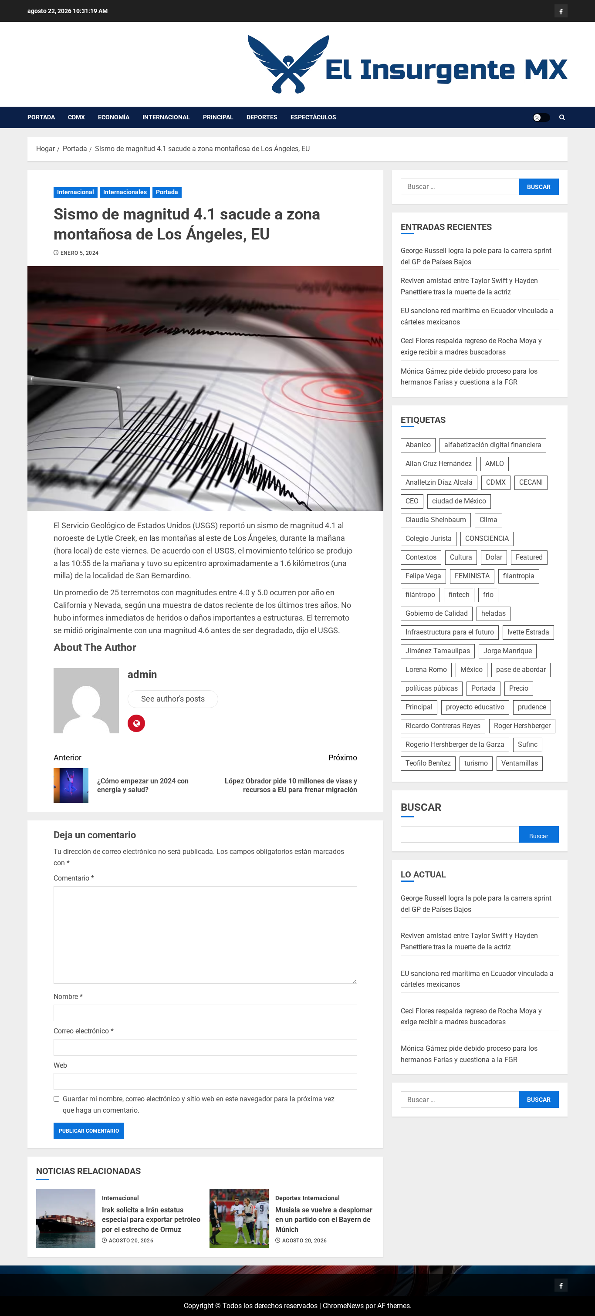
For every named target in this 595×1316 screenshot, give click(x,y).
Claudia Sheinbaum (436, 520)
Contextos (421, 557)
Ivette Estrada (528, 632)
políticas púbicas (432, 688)
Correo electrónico (84, 1031)
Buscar (421, 807)
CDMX (76, 117)
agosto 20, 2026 (131, 1241)
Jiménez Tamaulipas (438, 651)
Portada (41, 117)
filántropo (420, 595)
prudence (532, 707)
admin (142, 674)
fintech (459, 595)
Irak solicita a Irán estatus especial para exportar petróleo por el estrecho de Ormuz (151, 1220)
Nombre (68, 996)
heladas (493, 613)
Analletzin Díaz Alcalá (439, 482)
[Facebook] (561, 10)
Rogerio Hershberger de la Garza (455, 744)
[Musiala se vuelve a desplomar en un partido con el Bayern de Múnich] (239, 1218)
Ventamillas (519, 763)
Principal (218, 117)
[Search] (562, 117)
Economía (113, 117)
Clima (488, 520)
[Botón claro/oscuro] (541, 117)
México (471, 669)
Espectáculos (313, 117)
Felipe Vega (423, 576)
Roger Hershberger (522, 726)
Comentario (74, 878)
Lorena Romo (426, 669)
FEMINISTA (472, 576)
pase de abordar (521, 669)
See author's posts (173, 698)
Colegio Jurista (429, 538)
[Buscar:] (460, 187)
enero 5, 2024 (80, 253)
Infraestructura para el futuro (450, 632)
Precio (518, 688)
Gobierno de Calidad (437, 613)
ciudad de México (459, 501)
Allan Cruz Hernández (439, 463)
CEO (412, 501)
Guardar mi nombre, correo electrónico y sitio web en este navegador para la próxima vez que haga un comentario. (199, 1104)
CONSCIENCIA (487, 538)
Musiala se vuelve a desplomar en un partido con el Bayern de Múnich (323, 1220)
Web (60, 1065)
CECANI (531, 482)
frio (488, 595)
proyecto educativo (475, 707)
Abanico (418, 445)
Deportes (262, 117)
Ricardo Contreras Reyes (443, 726)
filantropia (518, 576)
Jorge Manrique (507, 651)
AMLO (494, 463)
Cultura (461, 557)
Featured (529, 557)
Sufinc (528, 744)
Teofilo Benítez (428, 763)
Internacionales (125, 192)
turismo (476, 763)
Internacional (166, 117)
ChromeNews (343, 1306)
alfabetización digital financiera (492, 445)
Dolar (494, 557)
